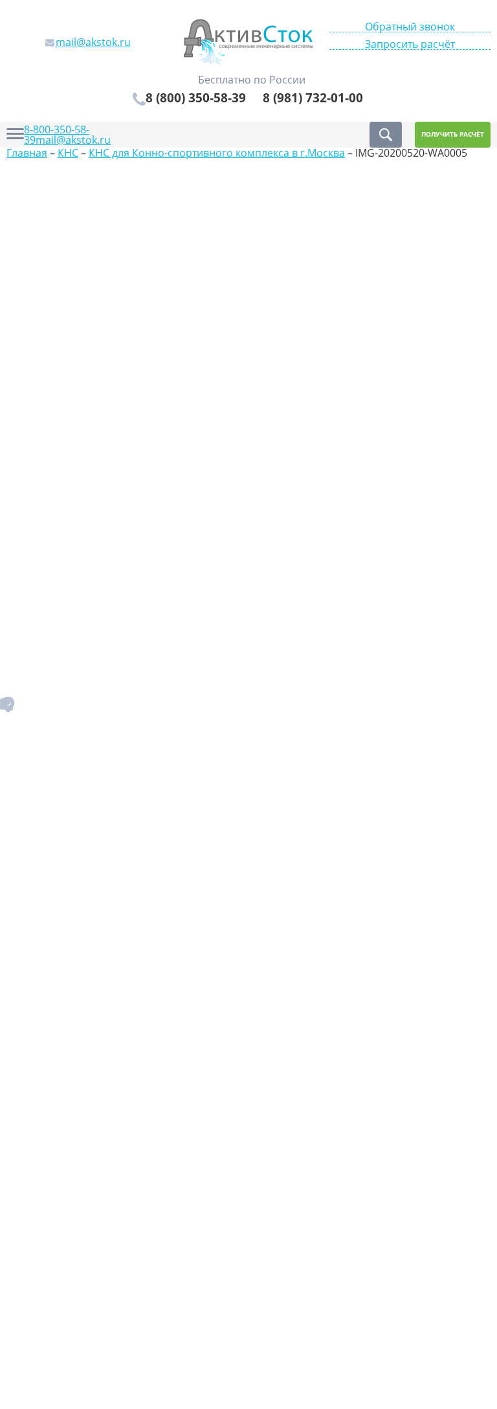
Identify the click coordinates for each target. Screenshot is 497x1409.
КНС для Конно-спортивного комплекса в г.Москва (217, 153)
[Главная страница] (248, 41)
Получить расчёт (452, 134)
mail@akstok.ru (73, 140)
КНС (68, 153)
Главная (26, 153)
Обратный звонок (410, 26)
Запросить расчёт (410, 44)
